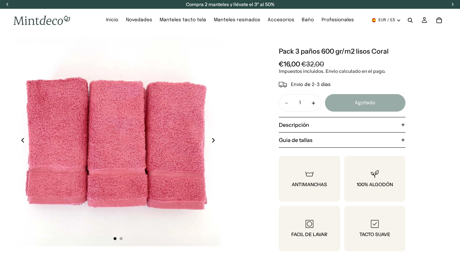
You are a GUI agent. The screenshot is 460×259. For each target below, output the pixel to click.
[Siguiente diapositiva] (215, 141)
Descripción (294, 124)
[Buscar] (410, 20)
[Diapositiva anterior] (20, 141)
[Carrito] (439, 20)
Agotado (365, 102)
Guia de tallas (296, 140)
